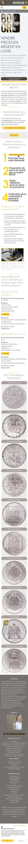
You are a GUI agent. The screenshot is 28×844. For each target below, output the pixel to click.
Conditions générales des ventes (14, 767)
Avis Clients (14, 135)
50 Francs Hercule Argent (14, 587)
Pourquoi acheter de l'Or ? (14, 750)
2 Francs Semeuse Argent (14, 441)
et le (13, 687)
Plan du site (14, 802)
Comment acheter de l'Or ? (14, 748)
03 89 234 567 (5, 367)
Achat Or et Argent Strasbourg (14, 754)
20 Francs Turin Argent (14, 529)
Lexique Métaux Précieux (14, 786)
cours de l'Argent (14, 101)
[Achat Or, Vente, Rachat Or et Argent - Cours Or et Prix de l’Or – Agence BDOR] (3, 4)
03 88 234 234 (14, 79)
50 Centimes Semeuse (14, 382)
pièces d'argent (8, 120)
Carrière (14, 793)
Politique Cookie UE (14, 797)
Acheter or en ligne (14, 761)
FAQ (14, 784)
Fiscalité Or (14, 741)
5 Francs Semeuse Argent (14, 470)
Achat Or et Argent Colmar (14, 756)
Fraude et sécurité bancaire (14, 747)
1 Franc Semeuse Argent (14, 412)
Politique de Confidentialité (14, 799)
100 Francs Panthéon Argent (14, 646)
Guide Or (14, 791)
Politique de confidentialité (20, 825)
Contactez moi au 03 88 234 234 (15, 128)
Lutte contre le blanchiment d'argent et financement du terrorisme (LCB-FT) (14, 744)
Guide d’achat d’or (14, 763)
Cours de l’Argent (14, 778)
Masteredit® (15, 823)
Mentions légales (14, 801)
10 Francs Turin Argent (14, 500)
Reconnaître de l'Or (14, 752)
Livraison (14, 765)
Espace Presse (14, 782)
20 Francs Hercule (14, 617)
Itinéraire (5, 314)
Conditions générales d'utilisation (14, 795)
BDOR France (14, 789)
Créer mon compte (14, 769)
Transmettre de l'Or (14, 787)
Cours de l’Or (14, 776)
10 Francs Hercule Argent (14, 558)
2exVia (6, 823)
